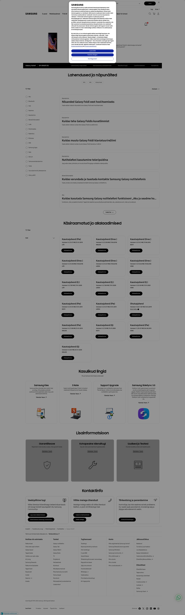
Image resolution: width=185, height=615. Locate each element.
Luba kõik (92, 51)
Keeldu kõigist (92, 55)
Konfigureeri (92, 59)
